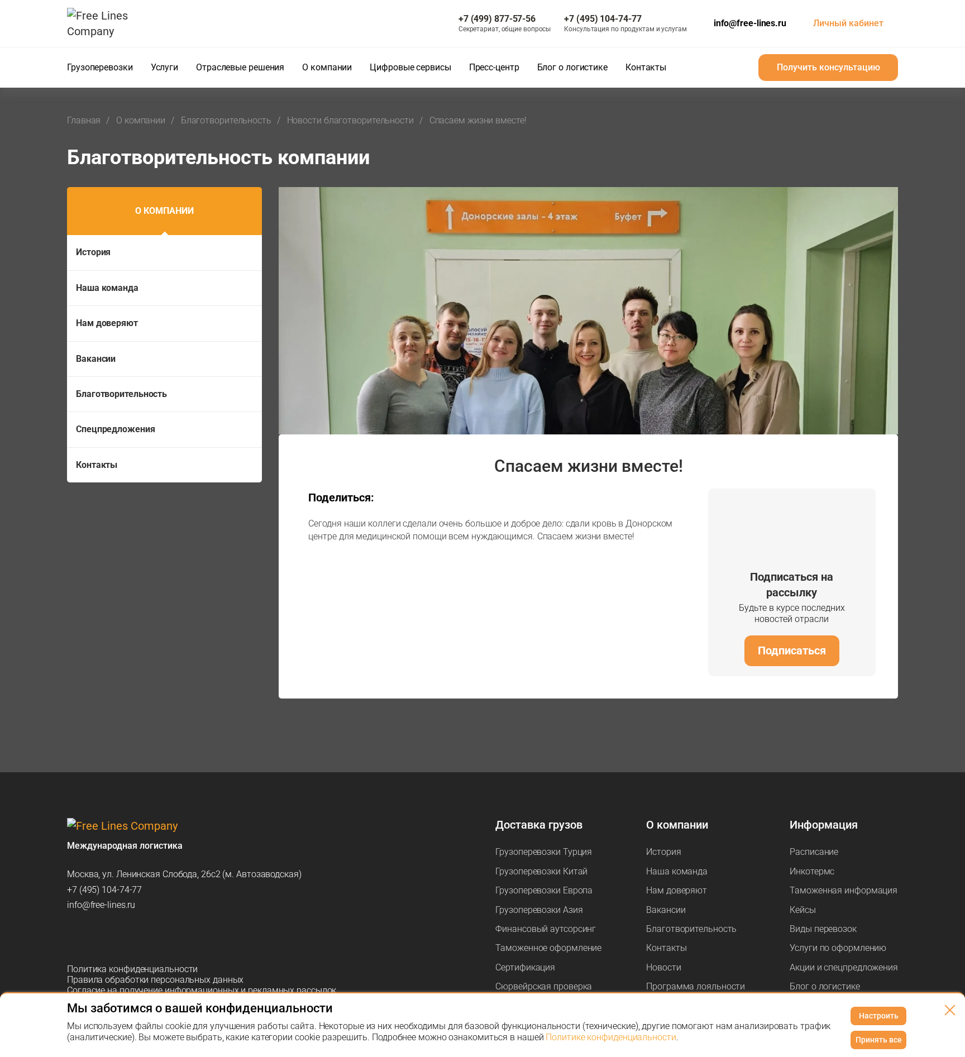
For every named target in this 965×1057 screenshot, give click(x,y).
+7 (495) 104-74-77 (104, 889)
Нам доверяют (107, 323)
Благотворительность (121, 394)
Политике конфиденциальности (611, 1037)
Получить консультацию (828, 67)
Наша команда (107, 288)
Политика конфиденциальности (132, 969)
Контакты (96, 465)
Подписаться (792, 650)
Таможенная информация (843, 890)
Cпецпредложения (115, 429)
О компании (164, 210)
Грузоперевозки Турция (543, 851)
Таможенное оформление (548, 948)
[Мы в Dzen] (134, 937)
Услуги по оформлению (838, 948)
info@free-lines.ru (750, 23)
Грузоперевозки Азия (538, 910)
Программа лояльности (695, 986)
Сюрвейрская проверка (543, 986)
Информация (824, 824)
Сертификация (525, 967)
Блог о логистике (824, 986)
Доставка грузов (538, 824)
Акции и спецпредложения (844, 967)
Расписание (814, 851)
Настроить (879, 1015)
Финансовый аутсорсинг (545, 929)
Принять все (879, 1039)
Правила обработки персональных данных (155, 979)
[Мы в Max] (105, 937)
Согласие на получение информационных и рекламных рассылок (201, 990)
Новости (663, 967)
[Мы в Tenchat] (192, 937)
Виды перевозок (823, 929)
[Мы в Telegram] (76, 937)
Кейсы (803, 910)
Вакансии (96, 358)
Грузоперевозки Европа (544, 890)
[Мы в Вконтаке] (163, 937)
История (93, 252)
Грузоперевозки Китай (541, 871)
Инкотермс (812, 871)
